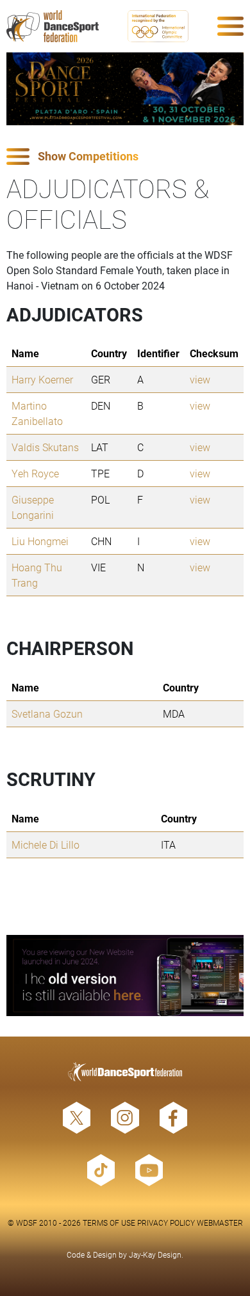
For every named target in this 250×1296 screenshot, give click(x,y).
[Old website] (125, 975)
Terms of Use (109, 1222)
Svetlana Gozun (47, 713)
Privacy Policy (166, 1222)
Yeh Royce (35, 473)
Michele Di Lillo (45, 844)
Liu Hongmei (40, 541)
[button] (125, 157)
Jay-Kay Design (155, 1254)
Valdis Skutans (45, 447)
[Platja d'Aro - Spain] (125, 88)
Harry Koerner (42, 379)
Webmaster (220, 1222)
